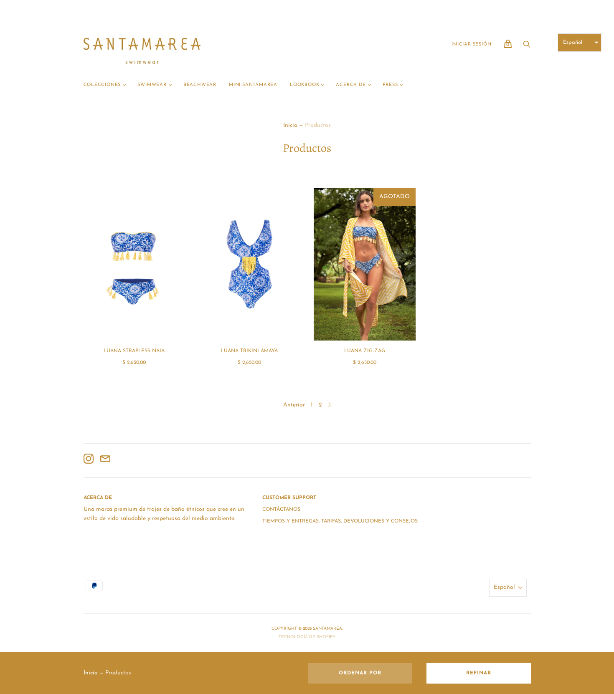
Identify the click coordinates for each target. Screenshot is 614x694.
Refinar (478, 673)
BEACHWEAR (199, 85)
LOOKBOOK (304, 85)
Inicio (290, 125)
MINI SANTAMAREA (253, 85)
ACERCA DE (350, 85)
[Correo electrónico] (105, 460)
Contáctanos (281, 509)
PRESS (390, 85)
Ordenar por (360, 673)
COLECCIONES (102, 85)
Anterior (294, 405)
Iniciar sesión (471, 44)
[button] (579, 42)
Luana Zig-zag (364, 350)
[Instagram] (89, 460)
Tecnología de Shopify (307, 637)
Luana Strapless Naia (134, 350)
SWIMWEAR (151, 85)
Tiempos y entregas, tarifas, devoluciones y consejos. (340, 521)
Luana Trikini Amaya (249, 350)
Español (504, 587)
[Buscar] (527, 47)
